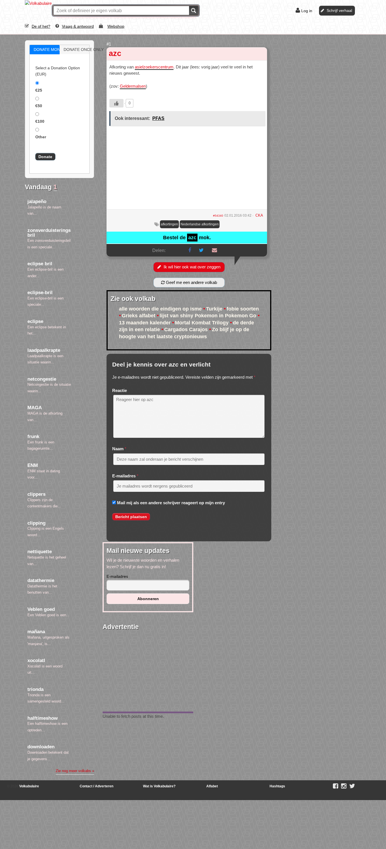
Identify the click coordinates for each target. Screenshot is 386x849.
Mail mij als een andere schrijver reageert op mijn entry (171, 502)
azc (115, 53)
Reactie (119, 390)
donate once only (80, 49)
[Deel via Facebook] (189, 250)
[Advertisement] (186, 169)
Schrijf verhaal (339, 10)
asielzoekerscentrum (154, 66)
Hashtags (277, 786)
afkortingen (169, 224)
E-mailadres (124, 475)
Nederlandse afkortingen (200, 224)
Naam (117, 448)
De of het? (41, 26)
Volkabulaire (28, 786)
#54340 (218, 215)
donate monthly (51, 49)
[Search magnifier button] (193, 10)
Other (40, 137)
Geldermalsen (133, 86)
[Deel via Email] (214, 250)
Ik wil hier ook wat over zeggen (192, 266)
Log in (306, 10)
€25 (38, 90)
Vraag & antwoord (78, 26)
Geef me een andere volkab (191, 282)
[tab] (45, 49)
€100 (39, 121)
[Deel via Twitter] (201, 250)
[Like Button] (116, 103)
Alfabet (212, 786)
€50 (38, 106)
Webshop (115, 26)
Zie (75, 771)
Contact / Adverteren (96, 786)
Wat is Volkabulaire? (159, 786)
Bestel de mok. (187, 237)
